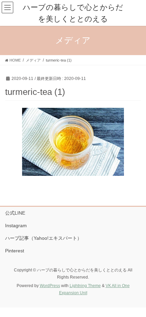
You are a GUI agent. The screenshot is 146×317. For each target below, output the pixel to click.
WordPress (50, 285)
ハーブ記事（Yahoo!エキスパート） (43, 238)
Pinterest (14, 250)
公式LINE (15, 213)
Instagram (16, 225)
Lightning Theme (85, 285)
